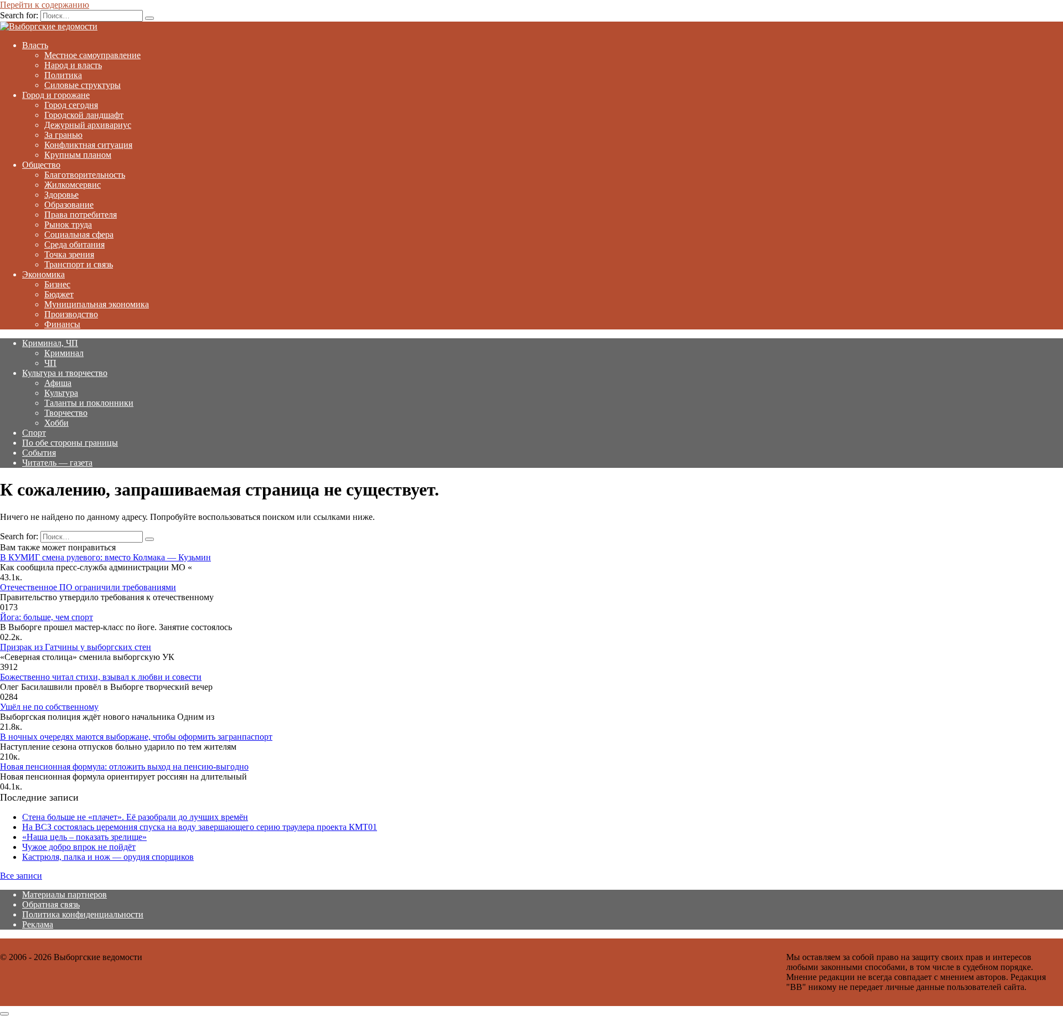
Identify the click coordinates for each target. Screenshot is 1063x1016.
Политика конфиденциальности (82, 914)
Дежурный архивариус (87, 125)
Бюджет (59, 294)
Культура (61, 393)
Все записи (21, 875)
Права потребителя (80, 214)
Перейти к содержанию (44, 4)
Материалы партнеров (64, 894)
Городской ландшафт (83, 115)
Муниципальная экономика (96, 304)
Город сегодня (71, 105)
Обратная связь (51, 904)
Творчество (65, 412)
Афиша (57, 383)
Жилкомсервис (72, 184)
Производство (71, 314)
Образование (69, 204)
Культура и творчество (64, 373)
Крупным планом (77, 154)
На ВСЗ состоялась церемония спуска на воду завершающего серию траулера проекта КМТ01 (199, 827)
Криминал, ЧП (50, 343)
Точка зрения (69, 254)
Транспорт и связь (78, 264)
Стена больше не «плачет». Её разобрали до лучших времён (135, 817)
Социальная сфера (78, 234)
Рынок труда (68, 224)
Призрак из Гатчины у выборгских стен (75, 647)
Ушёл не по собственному (49, 706)
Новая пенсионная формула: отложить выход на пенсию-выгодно (124, 766)
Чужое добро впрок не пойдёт (79, 847)
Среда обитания (74, 244)
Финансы (62, 324)
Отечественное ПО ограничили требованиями (88, 587)
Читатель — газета (57, 462)
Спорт (34, 432)
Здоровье (61, 194)
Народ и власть (73, 65)
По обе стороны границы (70, 442)
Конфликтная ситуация (88, 144)
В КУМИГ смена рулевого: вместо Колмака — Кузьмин (105, 557)
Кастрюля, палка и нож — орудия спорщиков (108, 857)
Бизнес (57, 284)
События (39, 452)
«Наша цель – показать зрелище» (84, 837)
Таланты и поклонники (88, 403)
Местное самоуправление (92, 55)
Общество (41, 164)
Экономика (43, 274)
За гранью (63, 135)
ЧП (50, 363)
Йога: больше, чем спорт (46, 617)
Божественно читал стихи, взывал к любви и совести (101, 677)
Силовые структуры (82, 85)
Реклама (37, 924)
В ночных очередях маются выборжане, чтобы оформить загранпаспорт (136, 736)
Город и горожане (56, 95)
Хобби (56, 422)
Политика (63, 75)
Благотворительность (84, 174)
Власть (35, 45)
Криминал (64, 353)
